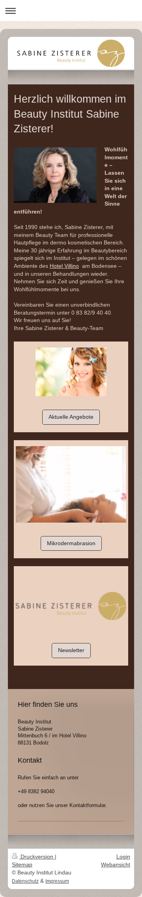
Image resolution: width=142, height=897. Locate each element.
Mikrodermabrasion (71, 543)
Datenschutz (25, 881)
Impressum (57, 881)
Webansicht (115, 864)
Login (123, 856)
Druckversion (37, 856)
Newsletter (71, 650)
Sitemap (22, 864)
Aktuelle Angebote (71, 417)
